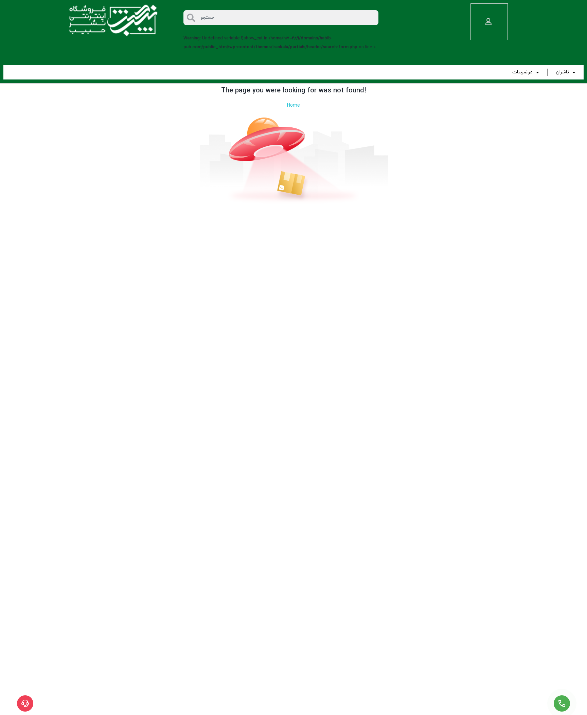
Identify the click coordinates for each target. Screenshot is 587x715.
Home (293, 105)
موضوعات (522, 72)
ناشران (562, 72)
